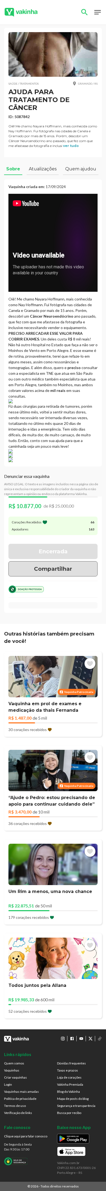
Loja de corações (69, 1077)
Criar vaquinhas (15, 1077)
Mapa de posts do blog (73, 1099)
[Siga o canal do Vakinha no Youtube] (81, 1038)
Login (8, 1084)
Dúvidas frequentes (71, 1063)
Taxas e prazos (67, 1070)
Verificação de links (18, 1113)
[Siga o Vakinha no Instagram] (63, 1038)
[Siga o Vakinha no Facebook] (72, 1038)
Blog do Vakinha (68, 1091)
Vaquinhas (11, 1070)
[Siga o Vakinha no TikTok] (100, 1038)
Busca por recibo (69, 1113)
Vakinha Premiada (70, 1084)
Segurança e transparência (76, 1106)
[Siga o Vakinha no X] (90, 1038)
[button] (53, 54)
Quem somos (14, 1063)
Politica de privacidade (20, 1099)
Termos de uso (15, 1106)
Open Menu (97, 12)
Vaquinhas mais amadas (21, 1091)
